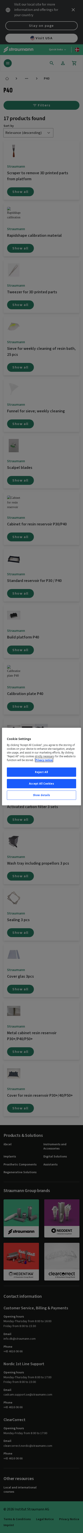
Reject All (41, 772)
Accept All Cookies (41, 783)
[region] (41, 766)
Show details (41, 795)
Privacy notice (44, 760)
